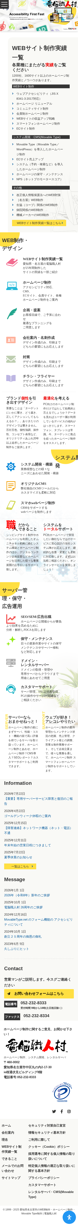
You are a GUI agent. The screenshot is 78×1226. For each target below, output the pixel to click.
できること (9, 1158)
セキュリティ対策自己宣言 (47, 1125)
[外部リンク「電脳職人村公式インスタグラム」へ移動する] (69, 1112)
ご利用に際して (39, 1139)
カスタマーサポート (42, 1185)
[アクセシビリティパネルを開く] (69, 1217)
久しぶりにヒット (16, 948)
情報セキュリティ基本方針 (47, 1132)
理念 (5, 1139)
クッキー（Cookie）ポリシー (49, 1146)
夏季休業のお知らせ (18, 857)
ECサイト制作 (25, 128)
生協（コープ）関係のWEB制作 (37, 205)
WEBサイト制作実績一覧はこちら (39, 223)
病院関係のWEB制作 (29, 210)
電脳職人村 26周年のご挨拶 (23, 907)
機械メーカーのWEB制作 (32, 215)
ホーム (6, 1125)
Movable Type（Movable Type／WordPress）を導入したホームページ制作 (39, 149)
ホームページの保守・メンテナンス (39, 174)
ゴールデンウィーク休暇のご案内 (27, 816)
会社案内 (8, 1132)
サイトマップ (11, 1177)
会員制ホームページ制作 (32, 113)
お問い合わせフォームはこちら (39, 994)
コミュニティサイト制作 (32, 108)
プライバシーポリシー (43, 1177)
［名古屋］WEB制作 (29, 200)
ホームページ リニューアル (34, 103)
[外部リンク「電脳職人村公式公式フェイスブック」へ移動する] (62, 1112)
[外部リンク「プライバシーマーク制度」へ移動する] (62, 1092)
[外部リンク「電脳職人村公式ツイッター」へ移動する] (54, 1112)
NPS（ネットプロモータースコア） (39, 179)
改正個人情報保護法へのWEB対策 (38, 195)
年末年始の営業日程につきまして (27, 845)
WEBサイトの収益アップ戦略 (35, 118)
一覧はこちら (20, 866)
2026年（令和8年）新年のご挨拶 (27, 895)
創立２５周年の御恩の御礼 (23, 936)
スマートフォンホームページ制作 (38, 123)
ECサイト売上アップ (30, 159)
